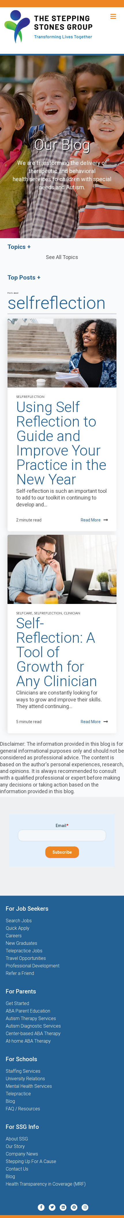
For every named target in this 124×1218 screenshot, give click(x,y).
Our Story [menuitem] (15, 1146)
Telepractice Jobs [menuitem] (24, 951)
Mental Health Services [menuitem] (29, 1086)
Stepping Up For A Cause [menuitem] (31, 1161)
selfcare (24, 613)
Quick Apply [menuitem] (17, 928)
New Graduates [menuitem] (21, 943)
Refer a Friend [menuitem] (20, 973)
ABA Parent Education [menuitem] (28, 1011)
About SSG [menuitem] (17, 1139)
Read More (91, 520)
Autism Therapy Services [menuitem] (31, 1018)
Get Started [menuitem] (17, 1003)
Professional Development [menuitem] (32, 966)
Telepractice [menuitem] (18, 1093)
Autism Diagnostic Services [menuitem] (33, 1026)
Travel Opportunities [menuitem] (26, 958)
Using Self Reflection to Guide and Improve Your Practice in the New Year (61, 443)
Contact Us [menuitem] (17, 1169)
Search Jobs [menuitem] (19, 920)
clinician (72, 613)
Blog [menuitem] (10, 1101)
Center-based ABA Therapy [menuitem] (33, 1033)
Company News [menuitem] (22, 1154)
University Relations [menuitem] (25, 1078)
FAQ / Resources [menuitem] (23, 1109)
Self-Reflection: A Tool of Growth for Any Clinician (56, 652)
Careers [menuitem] (14, 935)
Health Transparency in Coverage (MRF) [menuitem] (46, 1184)
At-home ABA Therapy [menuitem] (28, 1041)
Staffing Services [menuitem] (23, 1071)
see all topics (62, 257)
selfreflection (30, 396)
